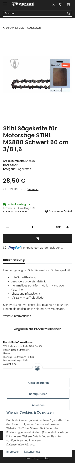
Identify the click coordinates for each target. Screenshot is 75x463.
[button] (53, 4)
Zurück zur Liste (15, 27)
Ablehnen (38, 405)
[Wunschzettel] (60, 4)
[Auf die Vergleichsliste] (54, 47)
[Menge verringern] (7, 227)
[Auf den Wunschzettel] (64, 47)
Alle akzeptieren (38, 382)
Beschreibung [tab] (14, 260)
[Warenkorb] (68, 4)
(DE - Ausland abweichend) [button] (20, 209)
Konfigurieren (38, 393)
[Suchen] (69, 13)
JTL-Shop (44, 458)
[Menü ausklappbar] (5, 2)
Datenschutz (32, 451)
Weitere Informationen (17, 316)
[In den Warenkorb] (6, 38)
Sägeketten (24, 169)
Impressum (13, 451)
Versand (33, 189)
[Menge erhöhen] (67, 227)
